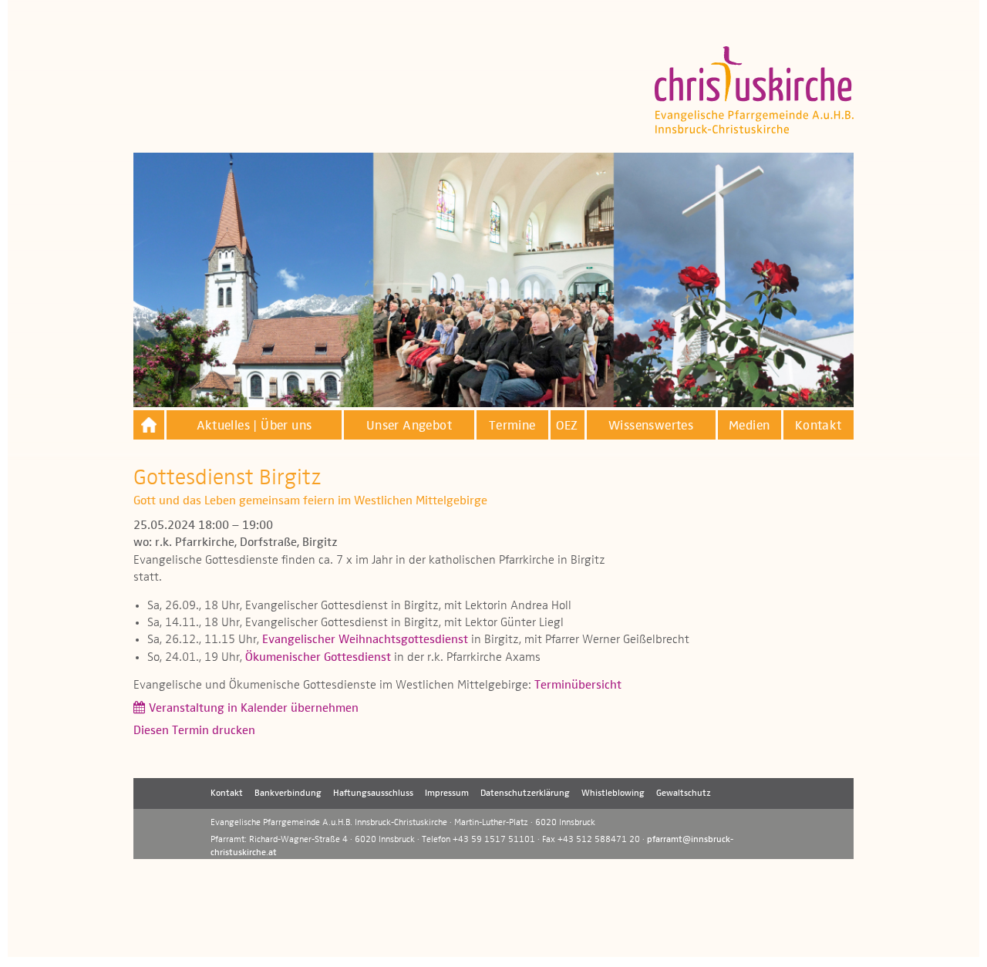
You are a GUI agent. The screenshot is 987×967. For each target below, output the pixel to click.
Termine (512, 426)
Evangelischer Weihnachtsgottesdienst (365, 640)
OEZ (567, 426)
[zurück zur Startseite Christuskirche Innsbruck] (149, 425)
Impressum (447, 793)
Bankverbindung (288, 793)
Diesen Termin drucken (194, 731)
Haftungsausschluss (373, 793)
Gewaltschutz (683, 793)
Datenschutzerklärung (525, 793)
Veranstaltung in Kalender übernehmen (254, 709)
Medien (749, 426)
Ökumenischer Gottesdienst (318, 658)
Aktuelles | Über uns (254, 426)
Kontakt (818, 426)
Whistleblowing (613, 793)
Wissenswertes (650, 426)
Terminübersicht (578, 685)
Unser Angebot (409, 426)
